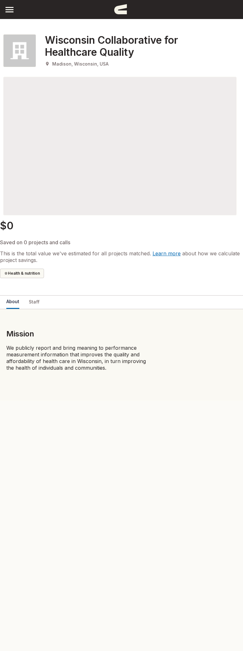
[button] (9, 9)
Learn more (167, 253)
